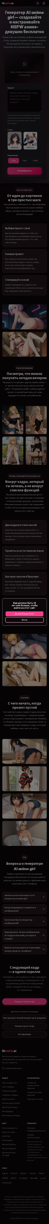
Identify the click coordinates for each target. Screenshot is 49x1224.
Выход (24, 619)
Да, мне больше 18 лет (24, 613)
